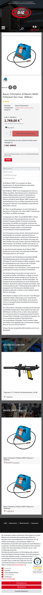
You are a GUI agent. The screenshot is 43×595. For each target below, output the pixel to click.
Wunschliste (10, 127)
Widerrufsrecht (24, 523)
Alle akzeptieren (21, 583)
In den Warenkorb (26, 133)
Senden (8, 160)
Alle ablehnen (21, 587)
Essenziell (8, 568)
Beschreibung (8, 168)
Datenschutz (13, 523)
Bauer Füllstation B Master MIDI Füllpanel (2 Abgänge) (19, 507)
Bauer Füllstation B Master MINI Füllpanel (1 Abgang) (19, 458)
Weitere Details (8, 172)
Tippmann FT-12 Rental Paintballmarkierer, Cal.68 (20, 392)
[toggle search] (22, 29)
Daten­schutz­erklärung (19, 565)
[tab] (21, 168)
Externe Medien (9, 574)
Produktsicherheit (9, 178)
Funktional (8, 577)
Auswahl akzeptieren (21, 591)
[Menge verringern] (10, 134)
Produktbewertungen (10, 175)
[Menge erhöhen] (10, 132)
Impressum (34, 523)
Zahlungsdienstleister (11, 572)
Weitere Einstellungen (8, 579)
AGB (5, 523)
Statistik (7, 570)
